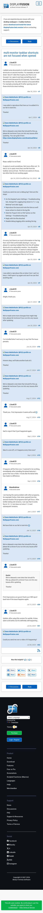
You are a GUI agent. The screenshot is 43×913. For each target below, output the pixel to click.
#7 (39, 283)
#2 (39, 117)
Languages (11, 781)
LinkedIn (12, 852)
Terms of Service (13, 824)
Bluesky (12, 845)
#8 (39, 302)
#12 (38, 398)
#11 (38, 370)
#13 (38, 417)
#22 (38, 645)
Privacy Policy (12, 820)
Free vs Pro (11, 769)
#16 (38, 481)
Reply (29, 41)
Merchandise (12, 788)
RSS (10, 860)
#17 (38, 512)
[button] (15, 5)
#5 (39, 227)
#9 (39, 325)
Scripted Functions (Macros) (18, 777)
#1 (39, 91)
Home (9, 758)
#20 (38, 604)
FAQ (8, 813)
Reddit (11, 856)
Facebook (13, 841)
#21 (38, 626)
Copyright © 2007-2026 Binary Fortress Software (21, 878)
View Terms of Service (27, 908)
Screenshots (12, 773)
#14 (38, 436)
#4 (39, 178)
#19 (38, 559)
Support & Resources (15, 817)
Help (8, 785)
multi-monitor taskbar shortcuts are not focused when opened (21, 54)
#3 (39, 148)
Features (10, 766)
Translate (14, 722)
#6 (39, 259)
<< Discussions (13, 41)
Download (11, 762)
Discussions (11, 809)
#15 (38, 455)
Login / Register (14, 740)
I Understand (12, 908)
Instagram (13, 864)
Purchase (14, 733)
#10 (38, 347)
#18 (38, 530)
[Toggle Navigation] (39, 3)
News (9, 805)
